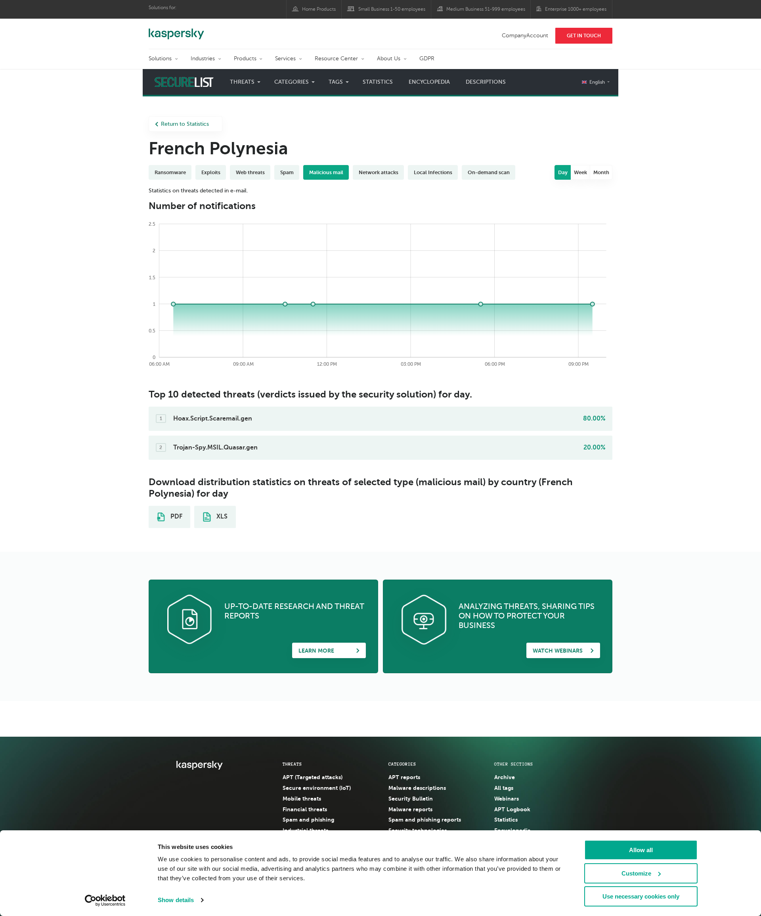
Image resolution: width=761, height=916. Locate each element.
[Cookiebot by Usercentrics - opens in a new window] (105, 900)
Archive (504, 777)
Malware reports (410, 809)
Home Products (319, 9)
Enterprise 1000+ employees (575, 9)
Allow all (641, 850)
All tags (503, 788)
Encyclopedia (429, 82)
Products (245, 58)
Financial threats (305, 809)
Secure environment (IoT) (317, 788)
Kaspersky (176, 30)
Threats (292, 764)
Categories (402, 764)
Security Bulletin (410, 798)
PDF (175, 516)
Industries (203, 58)
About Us (388, 58)
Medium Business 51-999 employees (485, 9)
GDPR (426, 58)
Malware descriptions (417, 788)
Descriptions (486, 82)
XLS (221, 516)
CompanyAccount (525, 35)
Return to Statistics (185, 124)
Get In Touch (584, 35)
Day (563, 172)
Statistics (378, 82)
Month (601, 172)
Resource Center (336, 58)
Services (285, 58)
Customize (636, 873)
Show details (176, 900)
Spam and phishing (308, 819)
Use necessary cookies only (640, 896)
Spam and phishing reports (424, 819)
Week (580, 172)
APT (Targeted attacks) (312, 777)
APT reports (404, 777)
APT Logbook (512, 809)
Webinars (506, 798)
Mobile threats (302, 798)
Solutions (160, 58)
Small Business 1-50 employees (391, 9)
